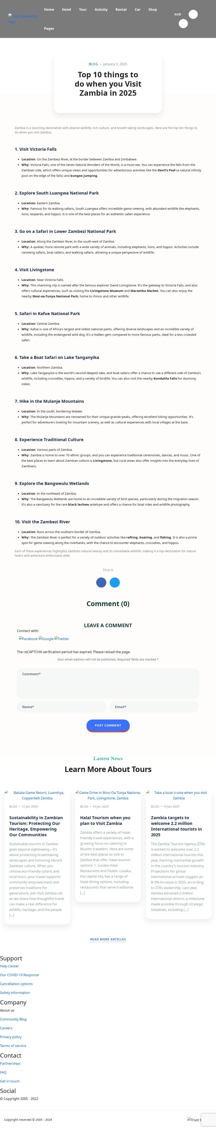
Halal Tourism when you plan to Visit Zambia (105, 820)
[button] (193, 14)
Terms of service (13, 1045)
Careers (6, 1028)
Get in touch (10, 1081)
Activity (101, 9)
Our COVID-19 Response (19, 975)
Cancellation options (16, 983)
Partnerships (10, 1063)
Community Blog (13, 1019)
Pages (49, 28)
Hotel (66, 9)
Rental (121, 9)
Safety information (15, 992)
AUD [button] (177, 14)
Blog (93, 64)
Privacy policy (11, 1037)
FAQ (3, 1072)
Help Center (9, 966)
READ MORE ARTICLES (108, 939)
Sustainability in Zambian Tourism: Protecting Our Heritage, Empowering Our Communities (36, 826)
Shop (152, 9)
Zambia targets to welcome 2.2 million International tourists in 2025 (176, 826)
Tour (83, 9)
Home (49, 9)
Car (137, 9)
